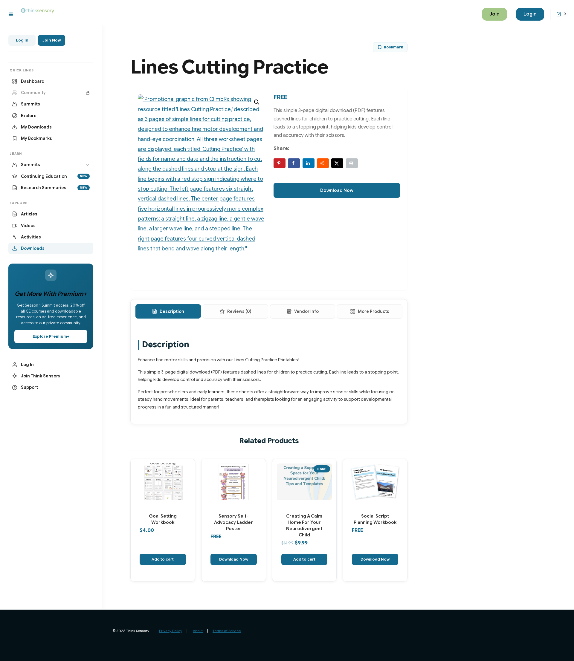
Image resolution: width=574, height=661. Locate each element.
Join (494, 14)
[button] (256, 102)
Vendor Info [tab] (306, 311)
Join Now (51, 40)
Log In (22, 40)
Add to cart (163, 559)
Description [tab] (172, 311)
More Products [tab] (373, 311)
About (198, 630)
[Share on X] (337, 163)
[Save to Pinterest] (280, 163)
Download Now (336, 190)
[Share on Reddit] (323, 163)
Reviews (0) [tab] (239, 311)
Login (530, 14)
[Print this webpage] (352, 163)
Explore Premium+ (51, 336)
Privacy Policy (170, 630)
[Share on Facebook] (294, 163)
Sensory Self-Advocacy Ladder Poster (233, 522)
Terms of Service (227, 630)
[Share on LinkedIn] (309, 163)
